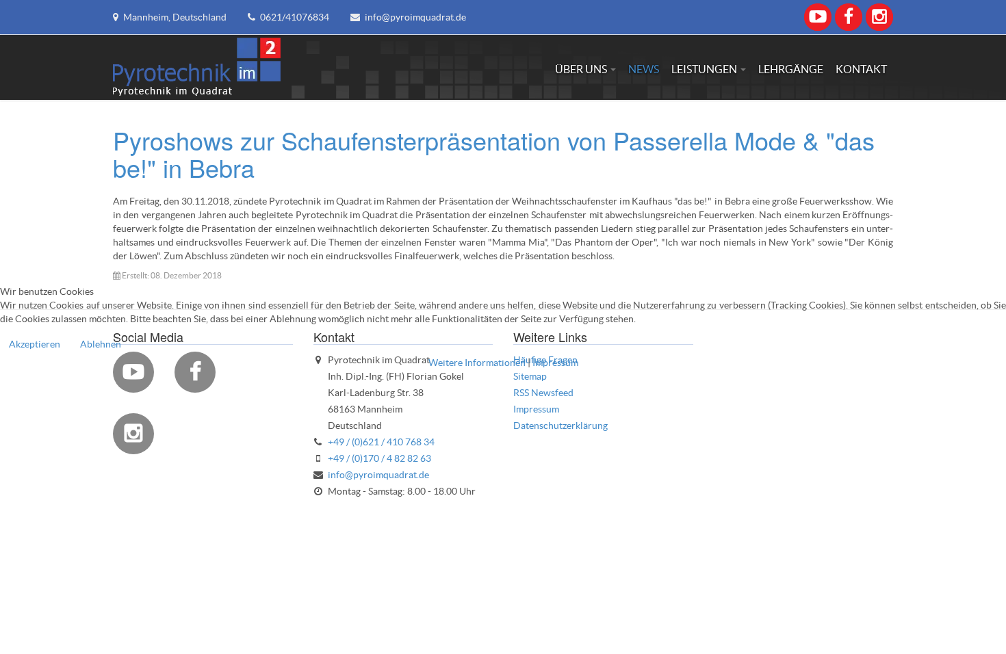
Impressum (555, 362)
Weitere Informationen (477, 362)
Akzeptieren (34, 344)
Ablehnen (100, 344)
